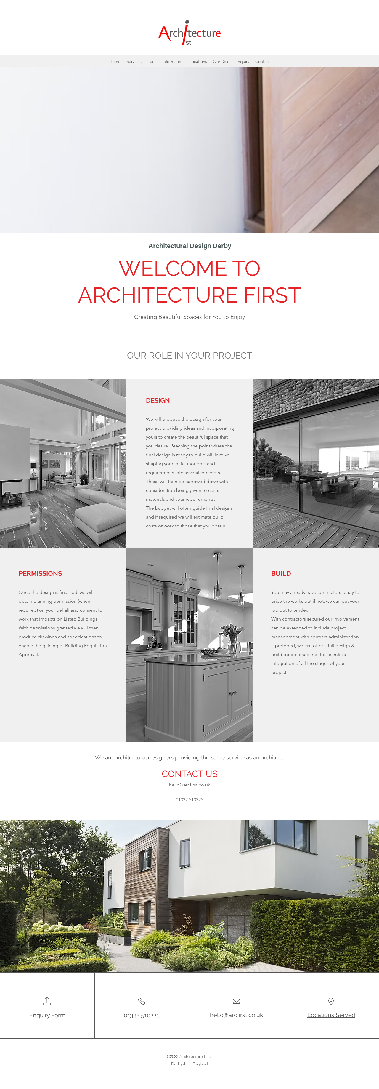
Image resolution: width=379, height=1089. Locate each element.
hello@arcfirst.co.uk (236, 1014)
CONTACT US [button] (190, 774)
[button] (262, 61)
